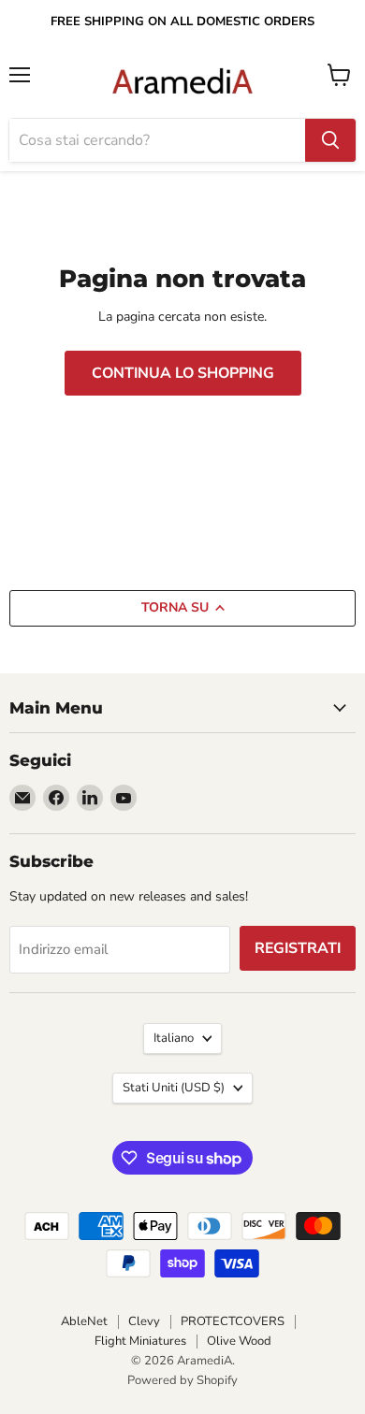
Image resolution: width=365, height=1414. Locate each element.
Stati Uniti (174, 1087)
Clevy (144, 1321)
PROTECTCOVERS (233, 1321)
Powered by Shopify (182, 1380)
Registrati (298, 948)
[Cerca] (330, 140)
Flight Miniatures (140, 1341)
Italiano (173, 1038)
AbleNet (84, 1321)
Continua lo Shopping (183, 373)
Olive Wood (239, 1341)
